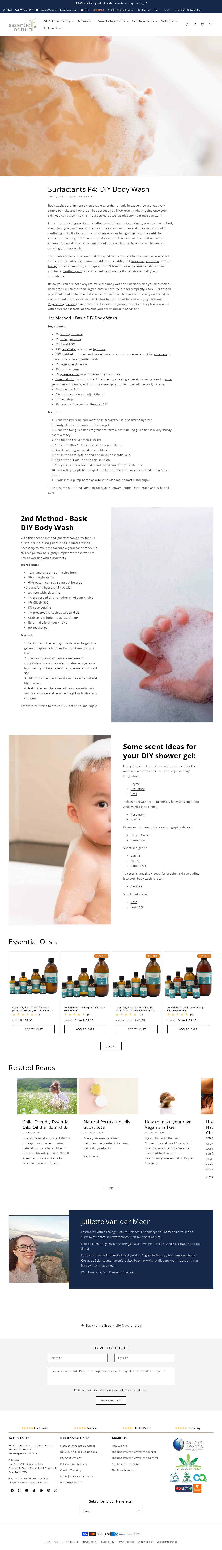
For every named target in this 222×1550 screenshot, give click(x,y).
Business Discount (71, 1482)
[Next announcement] (212, 3)
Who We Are (119, 1445)
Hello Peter (142, 1428)
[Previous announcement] (10, 3)
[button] (58, 21)
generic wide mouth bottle (116, 480)
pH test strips (65, 399)
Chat (9, 9)
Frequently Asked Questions (78, 1445)
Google (91, 1428)
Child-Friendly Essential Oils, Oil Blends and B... (46, 1124)
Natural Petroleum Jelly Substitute (107, 1124)
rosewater (69, 349)
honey (52, 266)
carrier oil (137, 261)
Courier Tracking (70, 1470)
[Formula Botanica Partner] (188, 1469)
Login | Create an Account (76, 1476)
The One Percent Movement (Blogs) (134, 1451)
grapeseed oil (69, 374)
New (157, 9)
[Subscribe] (138, 1511)
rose (168, 379)
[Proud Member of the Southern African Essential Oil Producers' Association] (187, 1482)
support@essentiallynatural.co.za (57, 9)
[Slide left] (103, 1188)
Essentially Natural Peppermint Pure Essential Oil (84, 1009)
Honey (135, 861)
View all (111, 1046)
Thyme (135, 784)
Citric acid (63, 394)
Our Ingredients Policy (126, 1464)
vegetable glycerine (73, 364)
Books (167, 9)
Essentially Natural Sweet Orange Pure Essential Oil (185, 1009)
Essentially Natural (68, 1542)
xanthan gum (57, 233)
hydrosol (99, 349)
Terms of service (126, 1541)
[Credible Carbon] (200, 1482)
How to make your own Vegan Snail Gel (168, 1124)
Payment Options (71, 1458)
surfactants (56, 238)
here (73, 572)
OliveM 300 (68, 344)
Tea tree (136, 886)
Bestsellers (144, 9)
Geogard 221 (99, 404)
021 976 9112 (25, 9)
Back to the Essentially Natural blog (113, 1325)
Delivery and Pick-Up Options (78, 1451)
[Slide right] (118, 1188)
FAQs (86, 9)
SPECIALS (98, 9)
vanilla (76, 384)
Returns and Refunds (73, 1464)
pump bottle (82, 480)
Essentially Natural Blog (188, 9)
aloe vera (152, 261)
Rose (134, 902)
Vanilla (135, 819)
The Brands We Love (124, 1470)
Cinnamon (138, 840)
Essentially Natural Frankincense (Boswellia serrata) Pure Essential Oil (32, 1009)
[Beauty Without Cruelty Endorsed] (175, 1482)
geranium (58, 384)
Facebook (40, 1428)
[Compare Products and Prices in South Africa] (184, 1491)
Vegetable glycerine (61, 304)
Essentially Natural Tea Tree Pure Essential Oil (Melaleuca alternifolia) (135, 1009)
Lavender (137, 907)
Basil (134, 794)
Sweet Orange (140, 835)
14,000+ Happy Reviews (121, 9)
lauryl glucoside (71, 334)
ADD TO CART (34, 1029)
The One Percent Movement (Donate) (135, 1458)
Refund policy (90, 1541)
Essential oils (65, 379)
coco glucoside (70, 339)
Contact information (167, 1541)
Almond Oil (138, 866)
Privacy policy (107, 1541)
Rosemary (138, 789)
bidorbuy (193, 1428)
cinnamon (124, 384)
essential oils (77, 309)
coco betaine (69, 389)
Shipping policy (145, 1541)
